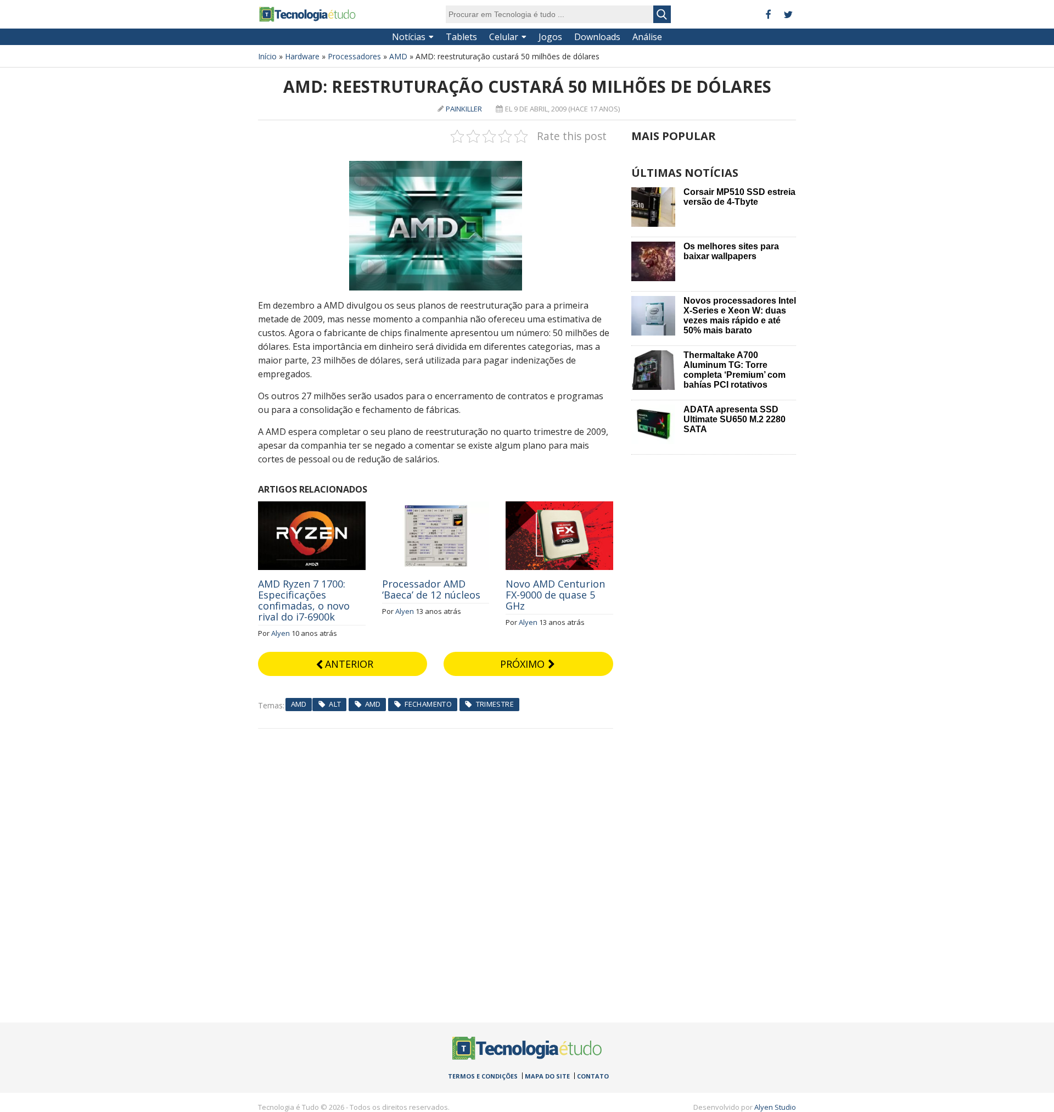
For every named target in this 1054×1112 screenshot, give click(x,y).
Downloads (597, 37)
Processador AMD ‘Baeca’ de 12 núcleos (431, 589)
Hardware (302, 56)
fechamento (428, 704)
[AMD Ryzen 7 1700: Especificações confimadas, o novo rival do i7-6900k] (312, 507)
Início (267, 56)
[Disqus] (435, 866)
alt (335, 704)
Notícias (408, 37)
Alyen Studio (775, 1107)
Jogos (550, 37)
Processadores (354, 56)
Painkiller (464, 109)
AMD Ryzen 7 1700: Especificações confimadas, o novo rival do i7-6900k (304, 600)
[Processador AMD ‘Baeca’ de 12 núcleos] (436, 507)
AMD (398, 56)
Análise (647, 37)
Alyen (280, 633)
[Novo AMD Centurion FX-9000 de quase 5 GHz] (559, 507)
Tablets (461, 37)
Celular (503, 37)
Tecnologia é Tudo (307, 14)
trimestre (495, 704)
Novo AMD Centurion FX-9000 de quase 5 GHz (555, 594)
